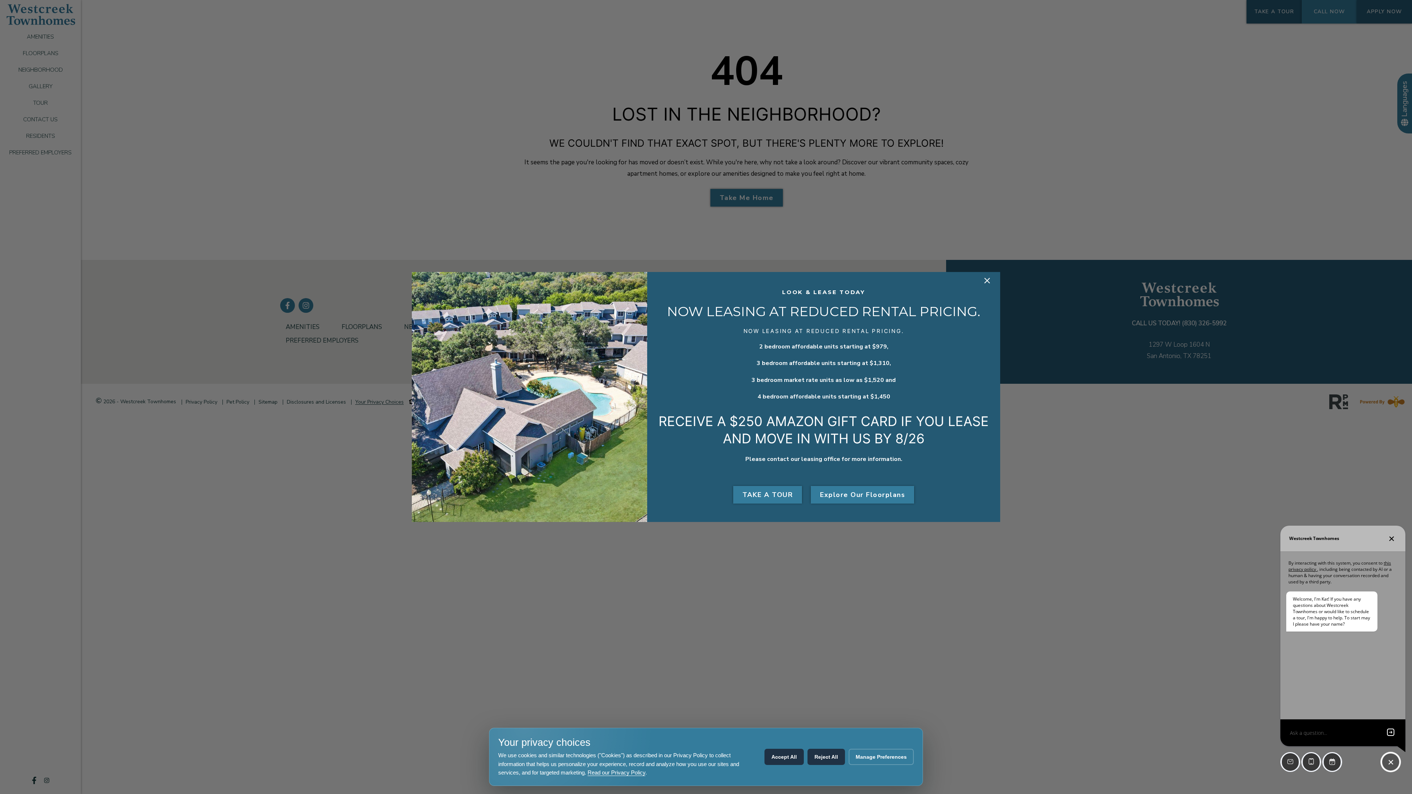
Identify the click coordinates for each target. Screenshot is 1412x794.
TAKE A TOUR (767, 494)
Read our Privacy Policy (616, 772)
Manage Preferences (881, 757)
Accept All (784, 757)
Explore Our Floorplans (862, 494)
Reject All (826, 757)
